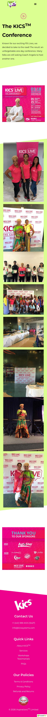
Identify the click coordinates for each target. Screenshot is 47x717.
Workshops (23, 655)
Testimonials (23, 659)
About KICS (23, 646)
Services (23, 651)
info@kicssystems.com (23, 628)
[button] (35, 4)
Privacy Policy (23, 686)
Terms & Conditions (23, 681)
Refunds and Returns (23, 691)
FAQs (23, 664)
